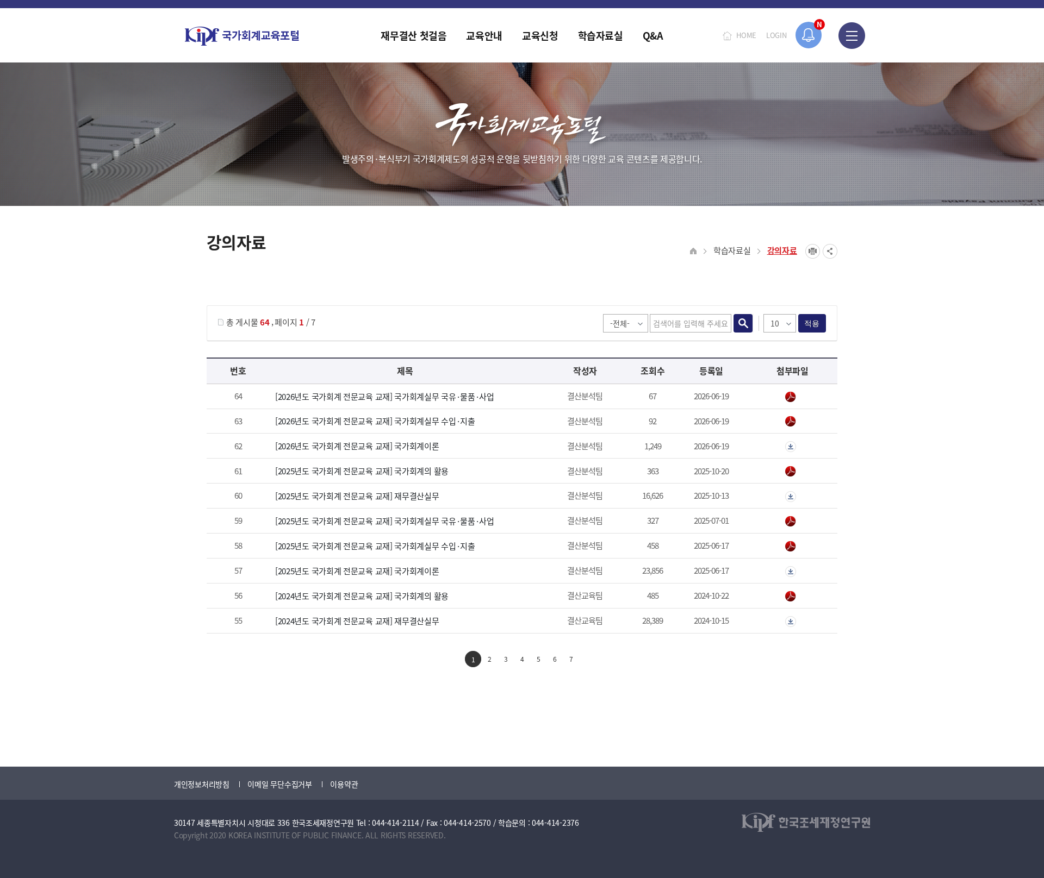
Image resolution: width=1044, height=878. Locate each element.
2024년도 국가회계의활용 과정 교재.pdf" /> (792, 596)
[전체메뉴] (852, 35)
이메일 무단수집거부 (279, 784)
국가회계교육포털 (242, 36)
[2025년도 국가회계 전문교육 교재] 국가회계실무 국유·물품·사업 (384, 520)
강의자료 (782, 250)
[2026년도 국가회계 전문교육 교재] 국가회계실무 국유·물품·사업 (384, 396)
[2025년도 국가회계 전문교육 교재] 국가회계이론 (357, 570)
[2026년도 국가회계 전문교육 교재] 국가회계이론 (357, 445)
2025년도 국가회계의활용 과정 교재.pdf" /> (792, 471)
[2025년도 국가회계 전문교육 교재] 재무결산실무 (357, 495)
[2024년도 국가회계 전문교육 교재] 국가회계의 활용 (362, 595)
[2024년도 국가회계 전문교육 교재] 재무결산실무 (357, 620)
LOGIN (776, 35)
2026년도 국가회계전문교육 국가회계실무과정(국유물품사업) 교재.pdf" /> (792, 397)
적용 (812, 323)
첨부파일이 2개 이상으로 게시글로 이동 (792, 446)
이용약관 (344, 784)
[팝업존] (809, 35)
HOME (746, 35)
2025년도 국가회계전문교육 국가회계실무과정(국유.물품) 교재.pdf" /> (792, 521)
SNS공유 (830, 251)
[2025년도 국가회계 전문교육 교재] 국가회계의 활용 (362, 470)
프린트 (812, 251)
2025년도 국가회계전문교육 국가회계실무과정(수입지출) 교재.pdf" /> (792, 546)
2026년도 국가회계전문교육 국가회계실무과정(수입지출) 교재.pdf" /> (792, 421)
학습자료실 (732, 250)
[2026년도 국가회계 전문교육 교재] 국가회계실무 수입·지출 (375, 421)
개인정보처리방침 (201, 784)
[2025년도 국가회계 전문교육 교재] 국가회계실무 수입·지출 (375, 545)
